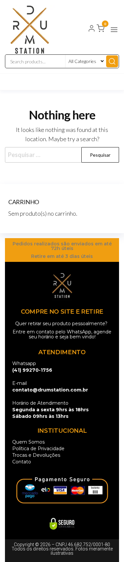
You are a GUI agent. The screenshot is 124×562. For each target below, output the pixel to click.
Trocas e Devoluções (36, 455)
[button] (114, 30)
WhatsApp (79, 332)
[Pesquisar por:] (62, 155)
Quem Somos (28, 442)
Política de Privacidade (38, 449)
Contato (21, 462)
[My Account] (92, 29)
